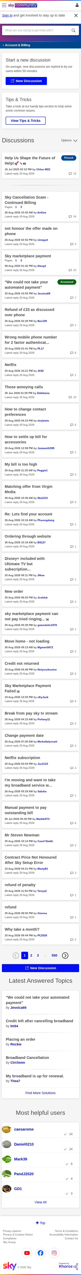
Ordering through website (28, 536)
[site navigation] (4, 5)
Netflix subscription (22, 758)
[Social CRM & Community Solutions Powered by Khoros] (68, 1266)
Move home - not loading (27, 641)
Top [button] (42, 1223)
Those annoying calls (24, 387)
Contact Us (71, 1238)
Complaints (9, 1238)
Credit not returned (22, 663)
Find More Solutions (40, 1093)
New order (14, 591)
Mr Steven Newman (22, 835)
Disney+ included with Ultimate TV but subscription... (25, 563)
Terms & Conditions (66, 1230)
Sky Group (9, 1242)
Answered (66, 281)
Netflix (10, 365)
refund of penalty (20, 885)
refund (10, 907)
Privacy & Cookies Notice (18, 1234)
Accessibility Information (63, 1234)
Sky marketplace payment (28, 256)
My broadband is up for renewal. (35, 1076)
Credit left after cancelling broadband (39, 1021)
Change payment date (24, 735)
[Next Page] (65, 955)
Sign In (76, 6)
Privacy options (12, 1230)
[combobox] (36, 30)
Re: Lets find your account (28, 514)
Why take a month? (22, 929)
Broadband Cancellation (27, 1058)
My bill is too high (21, 464)
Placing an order (20, 1039)
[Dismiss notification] (76, 16)
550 (54, 955)
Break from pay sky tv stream (31, 713)
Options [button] (66, 140)
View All (41, 1202)
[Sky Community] (23, 6)
